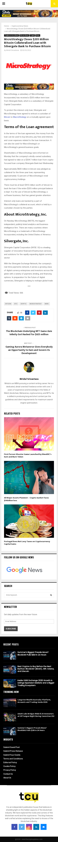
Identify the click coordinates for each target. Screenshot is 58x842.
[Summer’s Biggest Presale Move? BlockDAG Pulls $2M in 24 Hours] (9, 655)
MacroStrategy (19, 117)
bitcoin (8, 304)
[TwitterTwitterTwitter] (22, 827)
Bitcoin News (24, 35)
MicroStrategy (35, 304)
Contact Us (8, 774)
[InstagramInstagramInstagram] (29, 827)
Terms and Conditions (13, 759)
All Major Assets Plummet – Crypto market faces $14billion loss (26, 499)
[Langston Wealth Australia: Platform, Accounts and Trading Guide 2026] (9, 703)
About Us (7, 778)
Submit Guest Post (11, 747)
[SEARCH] (51, 595)
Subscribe (11, 629)
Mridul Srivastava (12, 50)
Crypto (32, 35)
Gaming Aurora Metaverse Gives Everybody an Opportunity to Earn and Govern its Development (29, 350)
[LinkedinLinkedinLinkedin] (36, 827)
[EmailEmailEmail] (44, 827)
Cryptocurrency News (11, 35)
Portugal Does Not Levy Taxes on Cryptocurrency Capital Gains (27, 543)
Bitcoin (7, 117)
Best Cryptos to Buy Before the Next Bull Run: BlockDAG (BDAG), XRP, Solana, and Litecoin (36, 669)
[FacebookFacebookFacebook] (14, 827)
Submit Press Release (13, 751)
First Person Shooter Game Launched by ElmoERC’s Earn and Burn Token (27, 456)
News (38, 35)
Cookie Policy (9, 766)
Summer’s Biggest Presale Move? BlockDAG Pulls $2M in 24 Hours (33, 653)
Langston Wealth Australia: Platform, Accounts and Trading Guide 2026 (34, 701)
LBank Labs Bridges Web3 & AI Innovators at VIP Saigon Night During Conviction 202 (36, 715)
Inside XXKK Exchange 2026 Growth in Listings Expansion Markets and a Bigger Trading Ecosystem (36, 683)
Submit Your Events (11, 755)
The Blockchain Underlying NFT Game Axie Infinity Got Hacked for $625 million (29, 332)
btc (15, 304)
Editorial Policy (10, 762)
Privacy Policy (9, 770)
